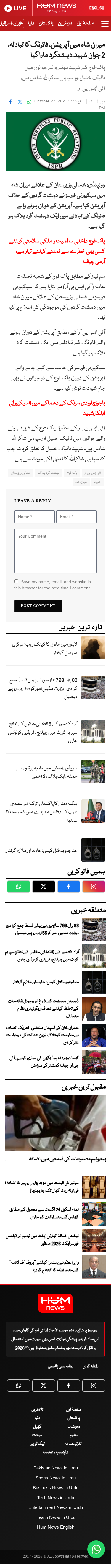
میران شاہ (81, 482)
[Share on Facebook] (10, 101)
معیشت (74, 1427)
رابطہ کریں (90, 1366)
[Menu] (105, 26)
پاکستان (46, 23)
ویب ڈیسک (97, 102)
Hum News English (55, 1527)
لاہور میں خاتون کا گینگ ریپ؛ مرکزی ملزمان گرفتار (44, 649)
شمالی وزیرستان (20, 472)
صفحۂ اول (85, 23)
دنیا (31, 23)
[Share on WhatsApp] (29, 101)
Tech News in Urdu (55, 1497)
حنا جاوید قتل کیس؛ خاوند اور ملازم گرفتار (41, 850)
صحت (37, 1435)
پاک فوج (72, 472)
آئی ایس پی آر (93, 472)
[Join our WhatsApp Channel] (96, 1549)
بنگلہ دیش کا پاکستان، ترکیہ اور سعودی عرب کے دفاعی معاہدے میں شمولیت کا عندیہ (41, 812)
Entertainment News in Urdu (55, 1507)
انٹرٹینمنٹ (73, 1444)
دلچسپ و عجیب (55, 1452)
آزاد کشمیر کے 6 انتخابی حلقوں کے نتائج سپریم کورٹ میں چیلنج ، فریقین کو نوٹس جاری (42, 732)
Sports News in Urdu (56, 1477)
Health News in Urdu (55, 1517)
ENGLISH (96, 8)
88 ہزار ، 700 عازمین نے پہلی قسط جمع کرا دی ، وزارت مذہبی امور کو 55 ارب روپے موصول (42, 689)
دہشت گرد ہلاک (49, 472)
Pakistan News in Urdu (55, 1467)
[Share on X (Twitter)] (19, 101)
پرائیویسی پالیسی (60, 1366)
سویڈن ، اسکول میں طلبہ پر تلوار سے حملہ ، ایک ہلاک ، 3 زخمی (46, 773)
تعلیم (74, 1435)
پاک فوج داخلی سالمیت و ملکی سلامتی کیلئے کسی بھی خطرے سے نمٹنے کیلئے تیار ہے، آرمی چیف (57, 251)
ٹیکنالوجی (37, 1444)
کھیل (37, 1427)
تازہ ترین (65, 23)
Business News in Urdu (55, 1487)
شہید (97, 482)
